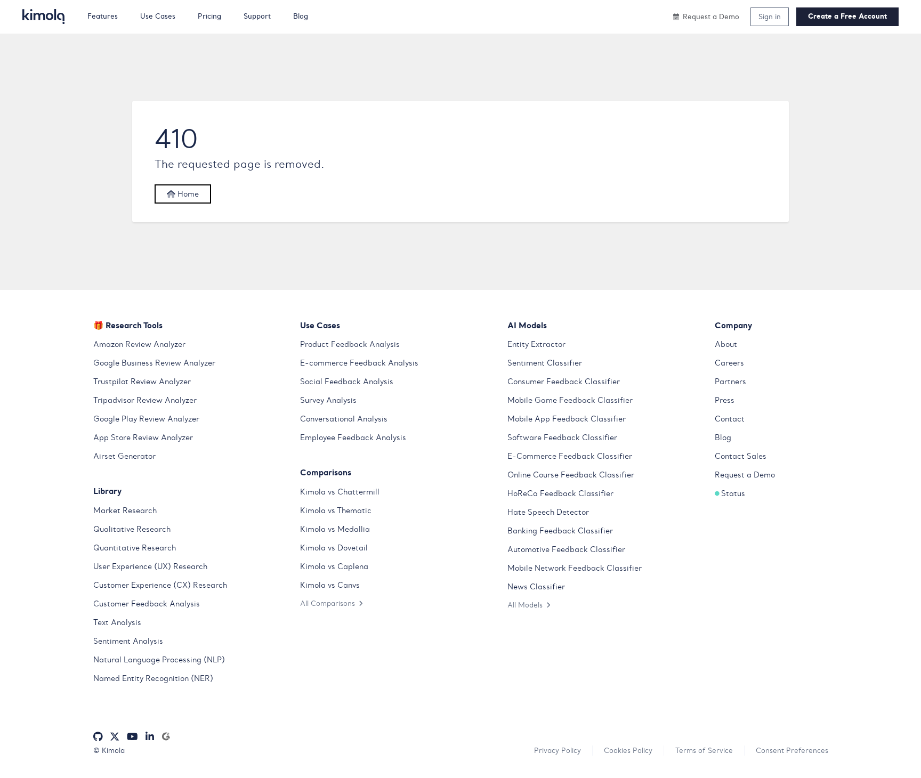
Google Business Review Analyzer (154, 363)
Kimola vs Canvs (330, 585)
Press (724, 400)
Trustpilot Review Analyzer (142, 381)
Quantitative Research (134, 548)
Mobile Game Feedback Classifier (570, 400)
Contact (730, 419)
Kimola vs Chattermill (339, 492)
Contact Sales (740, 456)
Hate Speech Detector (548, 512)
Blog (723, 437)
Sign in (769, 16)
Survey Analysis (328, 400)
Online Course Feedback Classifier (570, 475)
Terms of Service (704, 750)
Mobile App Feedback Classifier (566, 419)
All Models (525, 605)
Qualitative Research (132, 529)
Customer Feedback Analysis (146, 604)
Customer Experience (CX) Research (160, 585)
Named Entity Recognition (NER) (153, 678)
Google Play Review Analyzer (146, 419)
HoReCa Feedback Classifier (560, 493)
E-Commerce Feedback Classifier (569, 456)
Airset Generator (124, 456)
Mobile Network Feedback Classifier (574, 568)
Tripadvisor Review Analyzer (145, 400)
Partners (730, 381)
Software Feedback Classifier (562, 437)
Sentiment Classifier (544, 363)
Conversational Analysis (343, 419)
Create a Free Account (847, 16)
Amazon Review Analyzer (139, 344)
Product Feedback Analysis (350, 344)
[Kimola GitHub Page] (98, 737)
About (726, 344)
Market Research (125, 510)
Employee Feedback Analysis (353, 437)
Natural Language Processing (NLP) (159, 659)
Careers (729, 363)
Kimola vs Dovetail (334, 548)
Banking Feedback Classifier (560, 531)
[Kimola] (43, 16)
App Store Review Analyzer (143, 437)
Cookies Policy (628, 750)
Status (733, 493)
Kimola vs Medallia (335, 529)
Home (187, 194)
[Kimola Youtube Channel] (132, 737)
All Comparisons (327, 603)
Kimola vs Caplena (334, 566)
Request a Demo (745, 475)
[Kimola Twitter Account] (114, 737)
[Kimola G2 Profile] (165, 737)
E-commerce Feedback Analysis (359, 363)
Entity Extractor (536, 344)
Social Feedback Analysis (346, 381)
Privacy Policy (557, 750)
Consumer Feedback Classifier (563, 381)
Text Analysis (117, 622)
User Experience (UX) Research (150, 566)
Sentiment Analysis (128, 641)
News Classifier (536, 586)
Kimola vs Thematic (335, 510)
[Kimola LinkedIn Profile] (150, 737)
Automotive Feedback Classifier (566, 549)
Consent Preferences (792, 750)
